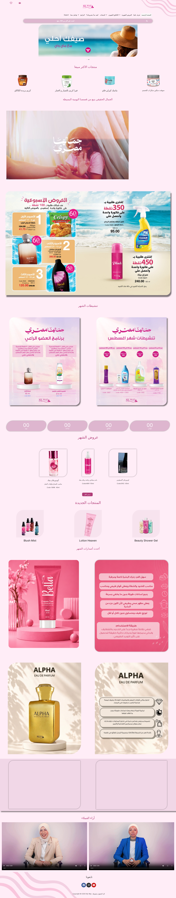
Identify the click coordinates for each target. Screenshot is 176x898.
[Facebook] (83, 885)
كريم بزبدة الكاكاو (23, 90)
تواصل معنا (73, 15)
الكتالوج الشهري (113, 15)
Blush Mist (30, 540)
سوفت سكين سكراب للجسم (153, 90)
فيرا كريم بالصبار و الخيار (66, 90)
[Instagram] (88, 885)
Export (66, 15)
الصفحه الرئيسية (146, 15)
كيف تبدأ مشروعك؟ (92, 15)
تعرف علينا (136, 15)
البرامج (82, 15)
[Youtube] (93, 885)
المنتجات (102, 15)
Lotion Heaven (88, 540)
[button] (74, 14)
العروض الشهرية (127, 15)
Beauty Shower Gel (146, 540)
